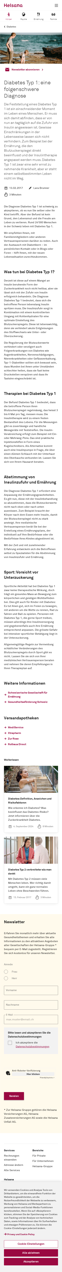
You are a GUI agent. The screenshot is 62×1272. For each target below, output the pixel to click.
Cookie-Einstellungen (31, 1244)
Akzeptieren (31, 1261)
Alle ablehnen (31, 1252)
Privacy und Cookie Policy (21, 1234)
